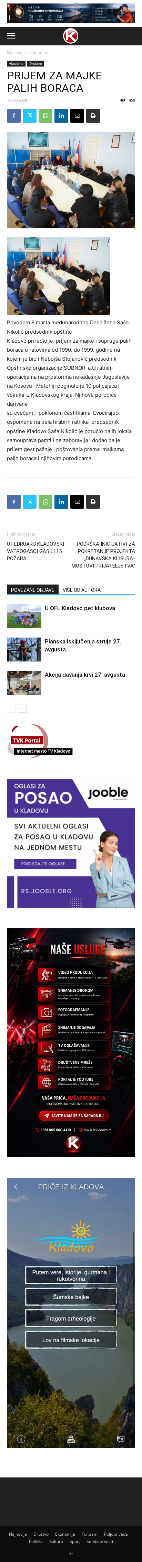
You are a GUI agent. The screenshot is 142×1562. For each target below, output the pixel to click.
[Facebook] (14, 116)
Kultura (56, 1541)
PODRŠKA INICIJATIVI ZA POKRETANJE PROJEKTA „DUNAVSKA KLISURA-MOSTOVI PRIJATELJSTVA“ (103, 555)
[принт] (93, 116)
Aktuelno (39, 52)
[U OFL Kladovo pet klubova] (24, 616)
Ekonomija (65, 1534)
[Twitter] (30, 116)
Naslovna (16, 52)
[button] (11, 36)
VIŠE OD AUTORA (82, 590)
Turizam (90, 1534)
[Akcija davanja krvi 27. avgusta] (24, 683)
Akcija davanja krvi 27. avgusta (85, 674)
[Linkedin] (61, 116)
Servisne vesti (100, 1541)
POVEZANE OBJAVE (32, 590)
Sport (75, 1541)
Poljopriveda (116, 1534)
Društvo (35, 63)
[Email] (77, 116)
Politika (36, 1541)
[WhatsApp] (45, 116)
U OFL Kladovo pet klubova (80, 608)
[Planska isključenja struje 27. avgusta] (24, 649)
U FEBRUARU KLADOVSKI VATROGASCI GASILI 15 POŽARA (35, 551)
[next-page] (22, 708)
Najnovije (18, 1534)
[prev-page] (11, 708)
